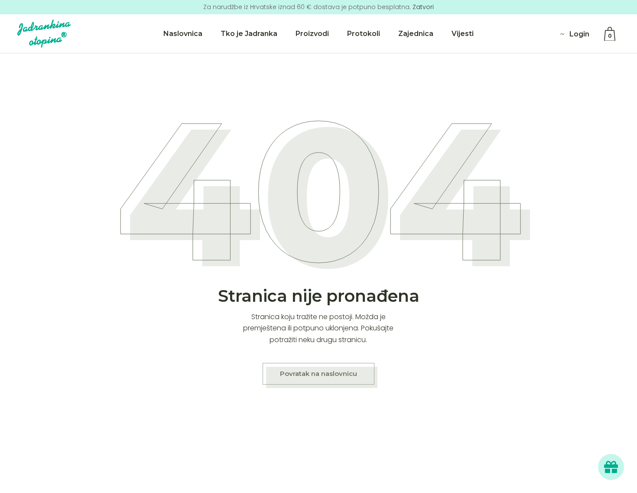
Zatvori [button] (423, 7)
